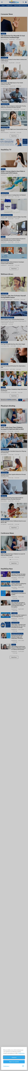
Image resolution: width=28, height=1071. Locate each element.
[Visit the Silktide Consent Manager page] (23, 1066)
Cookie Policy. (21, 1053)
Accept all (14, 1057)
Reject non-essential (14, 1061)
